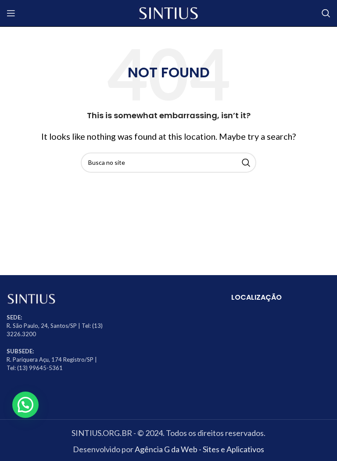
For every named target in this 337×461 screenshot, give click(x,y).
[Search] (326, 13)
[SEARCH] (246, 162)
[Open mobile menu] (11, 13)
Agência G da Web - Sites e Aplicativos (199, 449)
